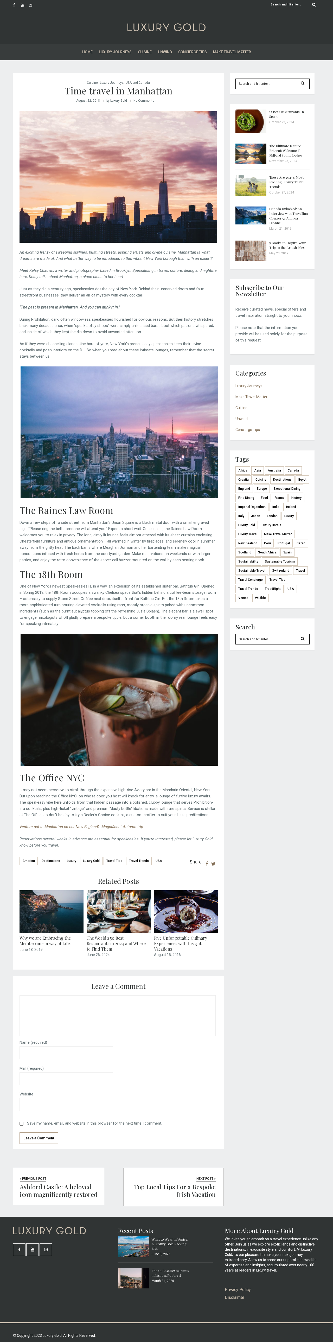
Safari (301, 543)
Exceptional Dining (287, 489)
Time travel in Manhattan (118, 90)
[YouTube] (25, 5)
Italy (241, 516)
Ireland (291, 507)
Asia (257, 470)
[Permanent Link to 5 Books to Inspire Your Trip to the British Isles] (251, 259)
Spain (287, 552)
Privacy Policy (238, 1289)
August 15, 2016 (167, 955)
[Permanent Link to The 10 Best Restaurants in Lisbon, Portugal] (133, 1287)
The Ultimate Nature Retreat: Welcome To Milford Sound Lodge (285, 150)
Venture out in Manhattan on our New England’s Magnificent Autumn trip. (82, 826)
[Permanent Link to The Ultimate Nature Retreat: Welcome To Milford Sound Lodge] (251, 163)
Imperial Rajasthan (252, 507)
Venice (243, 598)
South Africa (267, 552)
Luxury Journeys (115, 52)
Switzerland (280, 570)
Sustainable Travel (251, 570)
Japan (255, 516)
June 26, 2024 (98, 955)
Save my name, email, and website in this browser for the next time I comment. (94, 1123)
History (296, 498)
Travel (300, 570)
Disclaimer (234, 1297)
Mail (32, 1068)
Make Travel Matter (232, 52)
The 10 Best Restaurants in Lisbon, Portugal (170, 1273)
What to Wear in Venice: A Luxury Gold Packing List (170, 1244)
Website (26, 1094)
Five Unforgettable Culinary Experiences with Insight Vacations (180, 943)
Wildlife (260, 598)
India (275, 507)
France (280, 498)
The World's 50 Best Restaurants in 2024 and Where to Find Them (116, 943)
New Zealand (247, 543)
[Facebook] (17, 5)
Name (33, 1042)
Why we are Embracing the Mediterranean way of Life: (45, 940)
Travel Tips (114, 861)
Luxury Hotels (271, 525)
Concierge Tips (192, 52)
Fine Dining (246, 498)
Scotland (244, 552)
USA (159, 861)
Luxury (71, 861)
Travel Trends (139, 861)
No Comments (143, 100)
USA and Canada (138, 83)
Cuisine (145, 52)
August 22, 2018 (88, 100)
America (28, 861)
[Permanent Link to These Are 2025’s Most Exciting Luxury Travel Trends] (251, 194)
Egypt (302, 479)
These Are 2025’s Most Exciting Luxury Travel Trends (286, 182)
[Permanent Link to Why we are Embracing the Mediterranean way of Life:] (52, 931)
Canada (293, 470)
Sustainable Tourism (280, 561)
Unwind (165, 52)
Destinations (51, 861)
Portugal (284, 543)
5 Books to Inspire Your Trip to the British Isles (287, 245)
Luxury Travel (247, 534)
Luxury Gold (91, 861)
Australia (274, 470)
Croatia (243, 479)
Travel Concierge (250, 580)
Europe (262, 489)
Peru (267, 543)
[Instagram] (33, 5)
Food (264, 498)
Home (87, 52)
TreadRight (273, 589)
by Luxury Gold (116, 100)
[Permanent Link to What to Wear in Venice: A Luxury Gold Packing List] (133, 1256)
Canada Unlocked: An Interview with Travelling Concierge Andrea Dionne (288, 216)
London (272, 516)
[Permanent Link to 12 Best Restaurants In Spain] (251, 131)
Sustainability (248, 561)
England (244, 489)
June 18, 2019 (31, 949)
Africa (242, 470)
